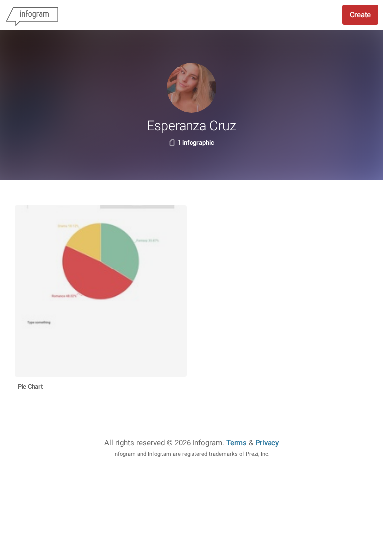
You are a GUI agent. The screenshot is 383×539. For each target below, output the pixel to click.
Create (360, 14)
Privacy (267, 442)
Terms (236, 442)
